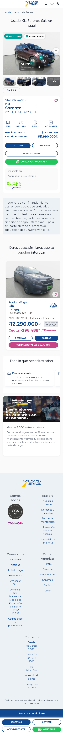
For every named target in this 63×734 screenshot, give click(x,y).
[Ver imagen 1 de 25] (9, 81)
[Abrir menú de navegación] (5, 4)
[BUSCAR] (46, 3)
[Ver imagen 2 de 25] (24, 81)
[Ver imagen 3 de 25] (39, 81)
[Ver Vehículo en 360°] (54, 305)
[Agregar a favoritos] (55, 294)
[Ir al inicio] (31, 3)
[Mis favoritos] (52, 3)
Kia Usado (13, 12)
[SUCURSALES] (57, 3)
